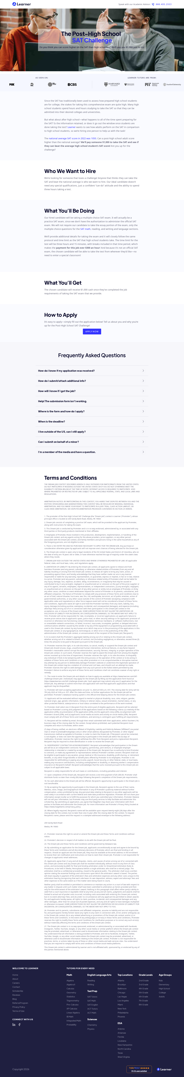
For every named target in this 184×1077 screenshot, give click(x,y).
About (15, 979)
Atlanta (121, 980)
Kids (161, 980)
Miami (120, 1004)
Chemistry (92, 1025)
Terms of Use (18, 1011)
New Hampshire (125, 1045)
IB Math (70, 1016)
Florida (121, 1037)
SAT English (92, 1004)
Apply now (92, 331)
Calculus (70, 988)
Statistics (71, 996)
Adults (162, 996)
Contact (16, 987)
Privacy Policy (18, 1007)
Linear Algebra (73, 1012)
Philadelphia (123, 1012)
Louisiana (122, 1041)
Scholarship (17, 991)
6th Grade (143, 996)
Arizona (121, 1029)
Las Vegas (122, 996)
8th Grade (143, 1004)
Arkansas (122, 1033)
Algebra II (71, 984)
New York (122, 1008)
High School (164, 988)
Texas (120, 1053)
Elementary (164, 984)
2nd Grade (144, 980)
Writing (90, 984)
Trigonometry (73, 1000)
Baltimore (122, 988)
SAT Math (91, 1000)
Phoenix (121, 1016)
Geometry (71, 992)
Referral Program (20, 1003)
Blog (14, 999)
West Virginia (124, 1057)
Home (15, 975)
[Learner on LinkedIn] (13, 1024)
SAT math (85, 228)
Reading (91, 980)
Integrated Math (74, 1020)
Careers (16, 983)
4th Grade (143, 988)
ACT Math (91, 1013)
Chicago (121, 992)
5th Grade (143, 992)
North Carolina (124, 1049)
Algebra (70, 980)
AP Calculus (72, 1008)
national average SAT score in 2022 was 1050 (72, 138)
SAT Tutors (92, 996)
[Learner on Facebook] (19, 1024)
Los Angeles (123, 1000)
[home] (21, 4)
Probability (71, 1024)
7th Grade (143, 1000)
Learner (72, 127)
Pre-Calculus (72, 1004)
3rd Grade (143, 984)
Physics (90, 1029)
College (162, 992)
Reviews (16, 995)
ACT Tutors (92, 1009)
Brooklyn (122, 984)
